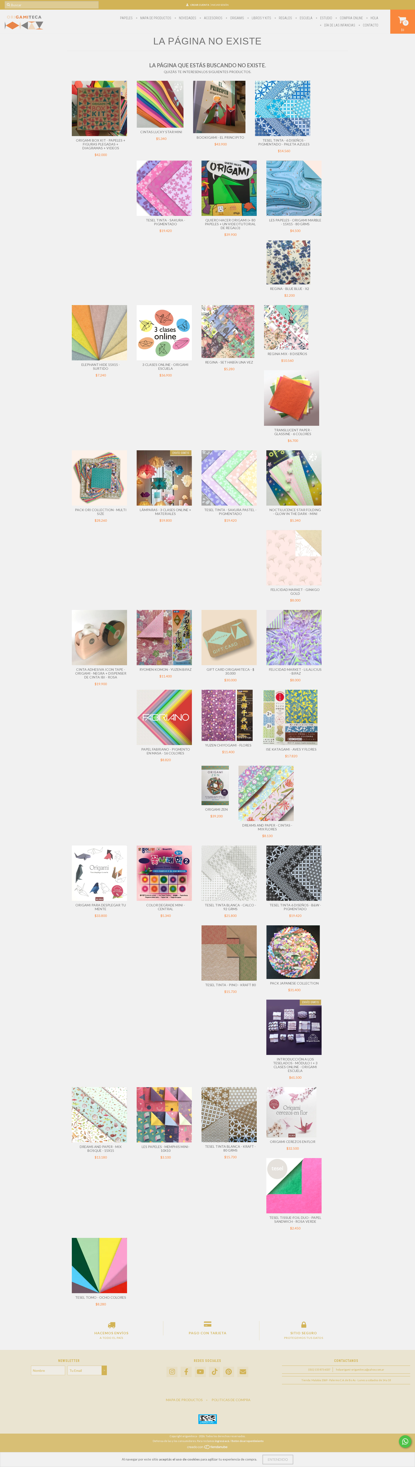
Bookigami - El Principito (220, 137)
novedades (187, 18)
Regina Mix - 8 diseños (287, 354)
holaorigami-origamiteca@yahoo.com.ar (360, 1369)
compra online (351, 18)
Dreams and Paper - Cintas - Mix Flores (267, 827)
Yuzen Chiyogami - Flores (228, 745)
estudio (325, 18)
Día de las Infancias (339, 25)
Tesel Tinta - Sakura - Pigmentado (165, 222)
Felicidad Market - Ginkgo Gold (295, 592)
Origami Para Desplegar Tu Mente (100, 907)
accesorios (212, 18)
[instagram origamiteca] (171, 1372)
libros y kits (261, 18)
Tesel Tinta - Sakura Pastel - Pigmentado (230, 512)
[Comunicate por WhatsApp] (405, 1441)
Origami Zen (216, 809)
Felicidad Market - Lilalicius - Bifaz (295, 671)
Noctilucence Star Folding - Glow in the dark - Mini (295, 512)
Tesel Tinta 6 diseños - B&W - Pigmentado (295, 907)
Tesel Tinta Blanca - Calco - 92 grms (230, 907)
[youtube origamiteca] (200, 1372)
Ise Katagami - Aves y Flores (291, 749)
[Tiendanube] (208, 1448)
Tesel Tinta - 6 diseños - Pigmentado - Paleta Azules (284, 142)
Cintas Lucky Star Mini (161, 132)
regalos (285, 18)
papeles (126, 18)
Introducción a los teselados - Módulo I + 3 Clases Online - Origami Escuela (295, 1065)
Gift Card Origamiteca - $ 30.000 (230, 671)
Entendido (278, 1459)
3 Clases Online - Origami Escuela (165, 366)
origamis (236, 18)
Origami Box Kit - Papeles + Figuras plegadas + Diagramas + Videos (100, 144)
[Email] (242, 1372)
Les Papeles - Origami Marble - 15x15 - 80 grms (295, 222)
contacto (370, 25)
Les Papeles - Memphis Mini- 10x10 (165, 1149)
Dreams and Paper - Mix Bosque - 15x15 (101, 1149)
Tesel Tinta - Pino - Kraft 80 (230, 985)
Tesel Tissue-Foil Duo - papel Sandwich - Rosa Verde (295, 1219)
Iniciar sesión (220, 4)
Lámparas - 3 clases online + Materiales (165, 512)
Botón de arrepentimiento (248, 1440)
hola (374, 18)
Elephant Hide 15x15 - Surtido (100, 366)
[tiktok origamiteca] (214, 1372)
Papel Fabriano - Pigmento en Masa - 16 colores (165, 751)
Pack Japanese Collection (294, 983)
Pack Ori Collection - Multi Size (101, 512)
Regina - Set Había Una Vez (229, 362)
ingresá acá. (222, 1440)
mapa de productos (155, 18)
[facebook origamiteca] (186, 1372)
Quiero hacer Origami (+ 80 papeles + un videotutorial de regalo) (230, 224)
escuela (305, 18)
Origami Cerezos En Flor (292, 1142)
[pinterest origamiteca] (228, 1372)
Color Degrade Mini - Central (165, 907)
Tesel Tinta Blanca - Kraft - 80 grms (230, 1148)
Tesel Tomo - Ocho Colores (100, 1297)
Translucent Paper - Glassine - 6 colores (293, 432)
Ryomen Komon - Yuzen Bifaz (166, 669)
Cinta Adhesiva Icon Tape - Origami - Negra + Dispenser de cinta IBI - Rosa (100, 673)
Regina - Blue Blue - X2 (289, 289)
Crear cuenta (199, 4)
